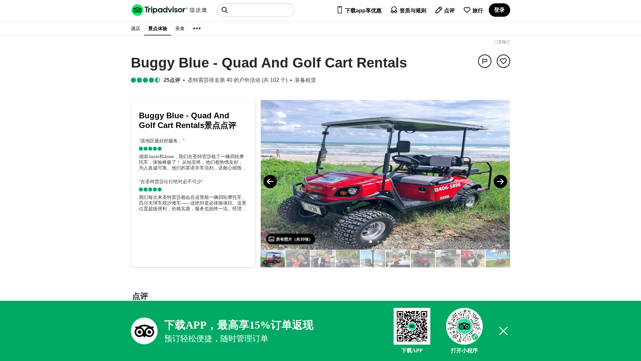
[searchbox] (255, 10)
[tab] (140, 297)
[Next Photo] (500, 181)
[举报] (484, 61)
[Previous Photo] (270, 181)
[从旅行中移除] (503, 61)
